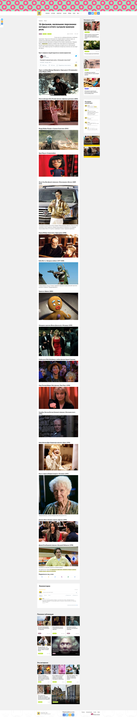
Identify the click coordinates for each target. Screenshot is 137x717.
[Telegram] (74, 577)
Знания (64, 13)
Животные (59, 13)
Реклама (83, 712)
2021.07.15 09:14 (47, 598)
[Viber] (61, 577)
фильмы (54, 633)
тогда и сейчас (41, 653)
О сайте (94, 712)
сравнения (87, 32)
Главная (41, 20)
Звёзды (69, 13)
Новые (40, 595)
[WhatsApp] (68, 577)
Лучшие (45, 595)
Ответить (43, 603)
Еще (78, 13)
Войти (99, 712)
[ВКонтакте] (2, 24)
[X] (2, 19)
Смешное (47, 13)
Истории (53, 13)
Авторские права (89, 712)
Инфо (74, 13)
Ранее (49, 595)
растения (87, 51)
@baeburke (44, 43)
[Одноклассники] (2, 22)
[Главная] (39, 13)
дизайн (86, 88)
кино (45, 20)
